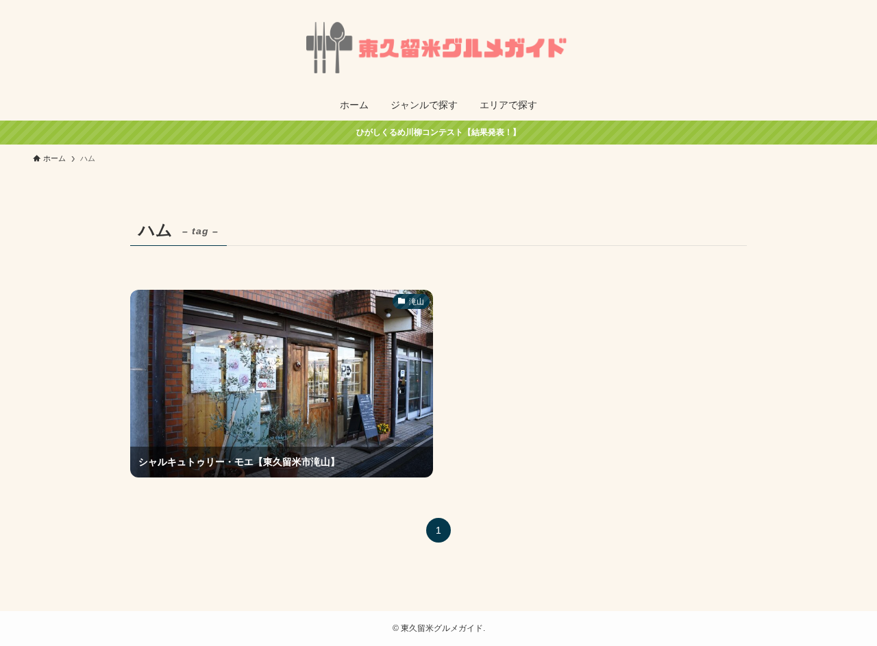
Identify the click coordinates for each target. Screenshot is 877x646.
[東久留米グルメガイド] (438, 47)
